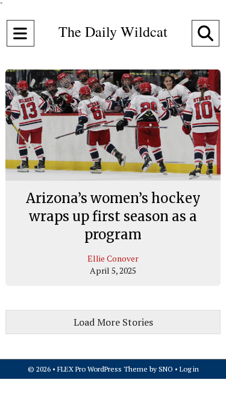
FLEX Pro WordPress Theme (102, 368)
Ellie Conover (113, 258)
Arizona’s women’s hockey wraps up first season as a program (113, 216)
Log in (189, 368)
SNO (166, 368)
